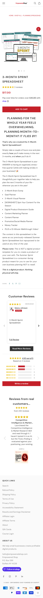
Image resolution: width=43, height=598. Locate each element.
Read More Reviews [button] (21, 348)
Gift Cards (6, 529)
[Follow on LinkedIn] (22, 576)
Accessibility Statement (12, 507)
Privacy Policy (8, 503)
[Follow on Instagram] (10, 576)
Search (5, 486)
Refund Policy (8, 490)
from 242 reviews (21, 411)
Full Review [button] (14, 339)
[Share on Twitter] (13, 284)
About (5, 525)
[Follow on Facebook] (3, 576)
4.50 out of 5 (27, 358)
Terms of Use (8, 499)
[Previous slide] (4, 325)
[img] (15, 304)
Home (11, 15)
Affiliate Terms (8, 520)
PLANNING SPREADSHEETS (32, 15)
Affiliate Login (8, 516)
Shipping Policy (9, 494)
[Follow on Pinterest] (16, 576)
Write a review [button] (21, 383)
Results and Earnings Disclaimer (16, 512)
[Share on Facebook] (9, 284)
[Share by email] (19, 284)
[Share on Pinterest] (16, 284)
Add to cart (21, 109)
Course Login (8, 533)
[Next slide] (39, 325)
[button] (8, 87)
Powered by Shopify (31, 582)
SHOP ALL (18, 15)
